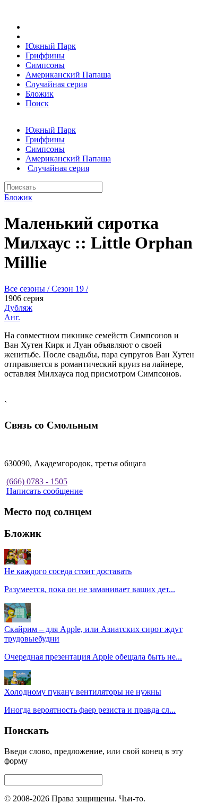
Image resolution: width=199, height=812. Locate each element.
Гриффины (45, 55)
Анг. (12, 317)
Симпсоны (45, 65)
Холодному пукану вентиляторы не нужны (82, 691)
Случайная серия (56, 84)
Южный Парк (50, 45)
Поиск (37, 103)
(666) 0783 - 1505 (36, 481)
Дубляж (18, 307)
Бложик (39, 93)
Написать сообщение (44, 490)
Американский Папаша (68, 74)
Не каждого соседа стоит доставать (68, 571)
